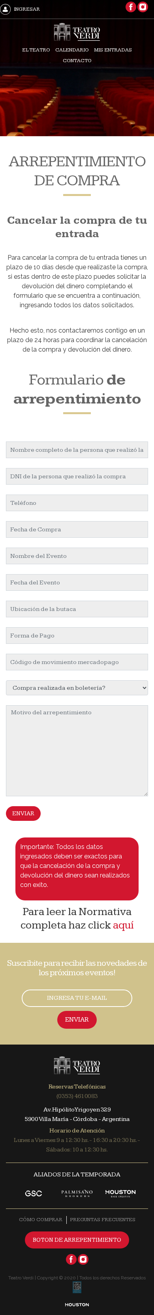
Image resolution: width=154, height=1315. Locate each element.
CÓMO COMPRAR (40, 1219)
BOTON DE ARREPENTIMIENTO (77, 1240)
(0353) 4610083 (77, 1096)
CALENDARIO (72, 50)
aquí (123, 925)
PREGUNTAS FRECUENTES (102, 1219)
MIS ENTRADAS (113, 50)
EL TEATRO (36, 50)
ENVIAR (23, 813)
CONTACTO (77, 60)
